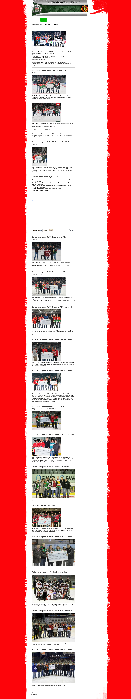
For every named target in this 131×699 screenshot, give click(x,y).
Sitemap (42, 693)
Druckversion (36, 693)
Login (74, 692)
